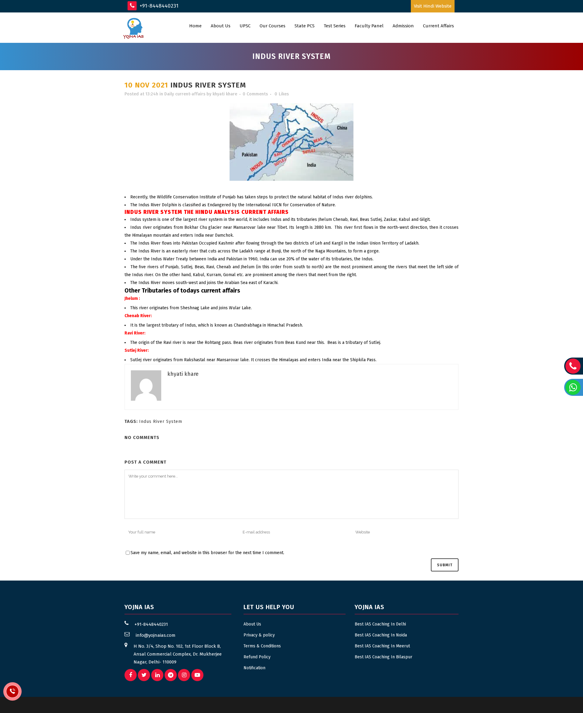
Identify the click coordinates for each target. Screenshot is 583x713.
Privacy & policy (259, 635)
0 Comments (255, 94)
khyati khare (225, 94)
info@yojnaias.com (156, 635)
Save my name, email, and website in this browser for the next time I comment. (207, 552)
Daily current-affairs (184, 94)
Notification (254, 667)
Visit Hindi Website (433, 6)
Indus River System (160, 421)
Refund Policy (257, 657)
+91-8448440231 (158, 6)
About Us (252, 624)
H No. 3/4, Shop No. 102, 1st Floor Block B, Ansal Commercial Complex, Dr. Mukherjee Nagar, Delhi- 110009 (178, 654)
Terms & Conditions (262, 646)
